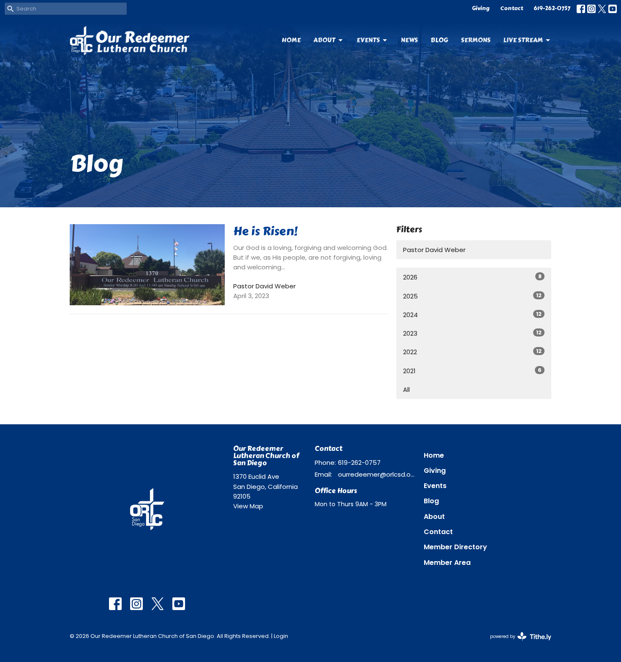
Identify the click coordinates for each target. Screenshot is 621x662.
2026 (472, 277)
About (324, 40)
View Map (248, 506)
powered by (516, 643)
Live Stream (523, 40)
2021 (472, 370)
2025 (472, 296)
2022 (472, 351)
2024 (472, 314)
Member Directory (455, 547)
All (406, 389)
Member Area (447, 562)
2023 (472, 333)
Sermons (475, 40)
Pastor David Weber (434, 249)
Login (281, 636)
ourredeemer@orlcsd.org (376, 474)
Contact (511, 8)
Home (291, 40)
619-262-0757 (552, 8)
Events (368, 40)
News (409, 40)
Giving (481, 8)
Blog (439, 40)
